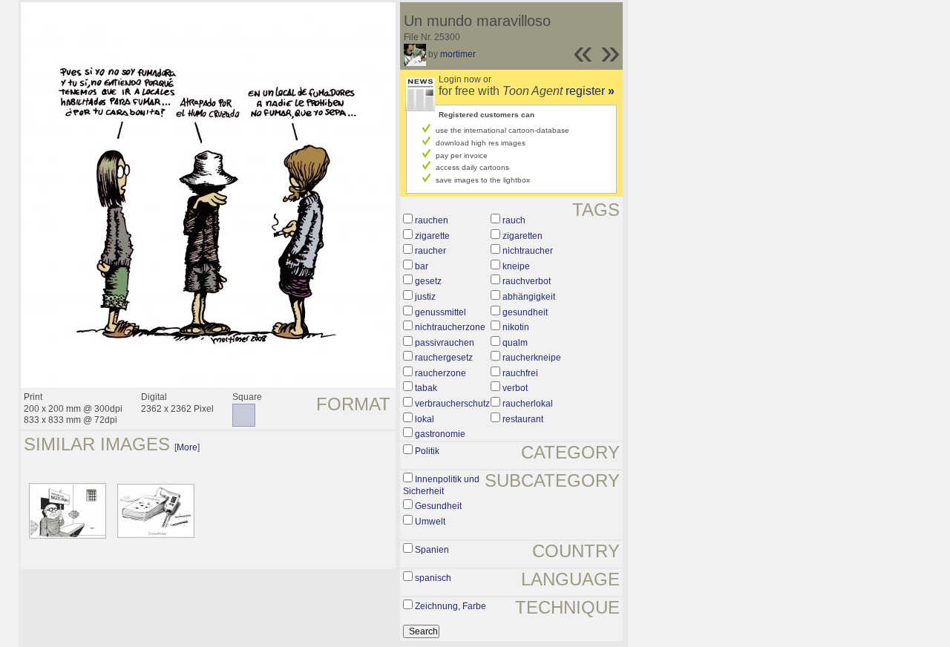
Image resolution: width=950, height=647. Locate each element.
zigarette (432, 236)
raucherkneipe (531, 357)
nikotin (515, 327)
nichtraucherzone (450, 327)
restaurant (522, 419)
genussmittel (440, 312)
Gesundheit (438, 506)
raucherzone (440, 373)
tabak (426, 388)
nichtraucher (527, 251)
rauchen (431, 220)
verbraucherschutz (452, 403)
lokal (424, 419)
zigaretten (522, 236)
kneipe (516, 266)
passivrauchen (444, 343)
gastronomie (440, 434)
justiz (425, 297)
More (187, 447)
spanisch (433, 578)
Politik (427, 451)
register (590, 91)
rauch (513, 220)
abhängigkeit (528, 297)
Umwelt (430, 521)
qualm (515, 343)
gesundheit (525, 312)
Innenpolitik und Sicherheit (441, 485)
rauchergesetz (444, 357)
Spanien (432, 550)
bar (421, 266)
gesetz (428, 281)
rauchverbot (526, 281)
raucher (430, 251)
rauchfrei (520, 373)
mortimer (458, 54)
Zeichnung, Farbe (450, 606)
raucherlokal (527, 403)
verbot (515, 388)
